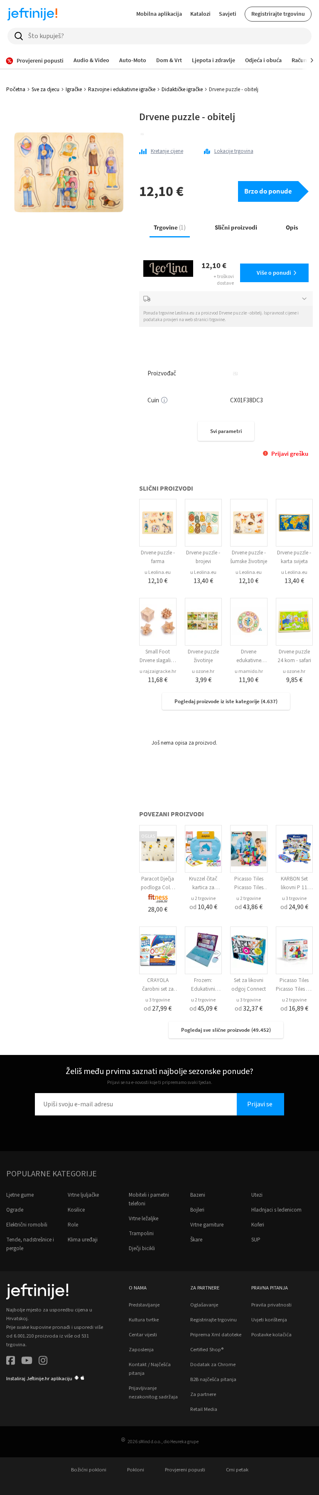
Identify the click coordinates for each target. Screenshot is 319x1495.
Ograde (14, 1210)
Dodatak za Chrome (213, 1364)
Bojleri (197, 1210)
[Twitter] (26, 1361)
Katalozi (200, 13)
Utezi (257, 1195)
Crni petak (237, 1469)
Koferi (257, 1225)
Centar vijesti (143, 1334)
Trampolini (141, 1233)
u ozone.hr (203, 671)
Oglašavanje (204, 1305)
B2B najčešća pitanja (213, 1379)
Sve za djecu (45, 89)
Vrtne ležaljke (143, 1218)
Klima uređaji (83, 1239)
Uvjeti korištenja (269, 1319)
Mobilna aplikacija (159, 13)
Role (73, 1225)
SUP (255, 1239)
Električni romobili (26, 1225)
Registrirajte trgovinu (278, 13)
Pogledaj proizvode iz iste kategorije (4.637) (225, 701)
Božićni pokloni (88, 1469)
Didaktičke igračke (182, 89)
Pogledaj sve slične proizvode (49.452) (226, 1029)
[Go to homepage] (32, 14)
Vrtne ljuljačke (83, 1195)
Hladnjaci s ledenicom (276, 1210)
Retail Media (203, 1409)
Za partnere (203, 1394)
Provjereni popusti (185, 1469)
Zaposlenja (141, 1349)
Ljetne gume (20, 1195)
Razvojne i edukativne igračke (121, 89)
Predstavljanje (144, 1305)
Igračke (74, 89)
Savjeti (227, 13)
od (203, 907)
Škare (196, 1239)
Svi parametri (226, 431)
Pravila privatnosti (271, 1305)
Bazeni (197, 1195)
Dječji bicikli (142, 1248)
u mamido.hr (249, 671)
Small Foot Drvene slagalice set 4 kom (158, 660)
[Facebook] (10, 1361)
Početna (15, 89)
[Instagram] (43, 1361)
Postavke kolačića (271, 1334)
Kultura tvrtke (144, 1319)
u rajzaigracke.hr (158, 671)
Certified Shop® (206, 1349)
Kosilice (76, 1210)
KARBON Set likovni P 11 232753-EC (294, 887)
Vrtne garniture (206, 1225)
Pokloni (135, 1469)
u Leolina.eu (158, 572)
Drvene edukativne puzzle (248, 660)
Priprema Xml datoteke (215, 1334)
